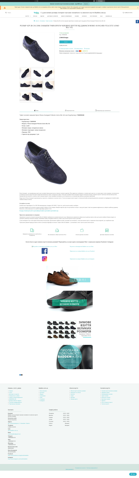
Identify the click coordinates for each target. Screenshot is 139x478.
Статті (10, 392)
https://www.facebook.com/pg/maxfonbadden (18, 455)
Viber (41, 397)
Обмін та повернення (66, 16)
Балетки (73, 394)
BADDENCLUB (109, 16)
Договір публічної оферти (15, 400)
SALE (101, 16)
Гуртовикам (42, 395)
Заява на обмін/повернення (16, 397)
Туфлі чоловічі (49, 20)
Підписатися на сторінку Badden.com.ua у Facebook (82, 251)
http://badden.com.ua (13, 430)
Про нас (35, 16)
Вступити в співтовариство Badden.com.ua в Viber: (82, 246)
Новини (11, 390)
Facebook (42, 399)
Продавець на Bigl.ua (69, 466)
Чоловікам (42, 20)
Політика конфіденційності (15, 402)
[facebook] (20, 375)
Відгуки (42, 16)
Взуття (27, 16)
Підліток (103, 400)
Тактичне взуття (105, 404)
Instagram (42, 400)
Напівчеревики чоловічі (107, 394)
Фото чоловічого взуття (107, 402)
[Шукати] (6, 13)
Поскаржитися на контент (80, 467)
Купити (86, 4)
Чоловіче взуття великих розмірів (109, 390)
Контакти (84, 16)
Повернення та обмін (14, 395)
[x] (21, 375)
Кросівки (73, 397)
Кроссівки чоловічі (106, 399)
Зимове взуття (74, 399)
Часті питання (93, 16)
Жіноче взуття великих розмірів (78, 390)
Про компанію (43, 390)
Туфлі (72, 395)
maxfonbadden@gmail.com (14, 434)
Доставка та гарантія (52, 16)
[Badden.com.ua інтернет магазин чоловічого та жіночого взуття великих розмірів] (36, 12)
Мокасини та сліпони (76, 392)
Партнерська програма (14, 404)
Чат (134, 474)
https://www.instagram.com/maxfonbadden (17, 458)
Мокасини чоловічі (106, 397)
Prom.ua (76, 465)
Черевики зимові (105, 392)
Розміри (77, 16)
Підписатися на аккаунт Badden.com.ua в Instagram (82, 258)
